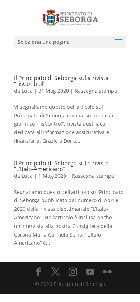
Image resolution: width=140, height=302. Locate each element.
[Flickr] (107, 272)
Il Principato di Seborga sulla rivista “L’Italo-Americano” (61, 166)
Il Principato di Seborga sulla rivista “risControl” (61, 81)
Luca (27, 90)
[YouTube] (90, 272)
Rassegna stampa (96, 90)
